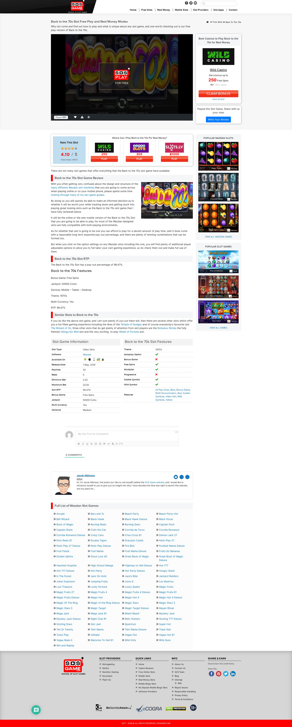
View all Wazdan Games (218, 236)
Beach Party (132, 513)
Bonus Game (183, 389)
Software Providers (148, 691)
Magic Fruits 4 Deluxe (137, 592)
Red (179, 393)
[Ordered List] (96, 444)
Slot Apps (218, 10)
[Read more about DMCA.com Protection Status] (176, 709)
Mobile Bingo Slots (147, 683)
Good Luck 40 (99, 556)
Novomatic (107, 676)
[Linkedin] (187, 477)
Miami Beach (132, 613)
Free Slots (146, 10)
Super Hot (165, 624)
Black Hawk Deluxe (136, 519)
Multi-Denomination (165, 393)
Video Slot (171, 396)
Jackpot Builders (168, 576)
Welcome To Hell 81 (102, 640)
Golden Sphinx (64, 556)
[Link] (113, 444)
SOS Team (179, 672)
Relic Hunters (132, 618)
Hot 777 (163, 565)
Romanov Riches (166, 328)
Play (104, 159)
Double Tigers (99, 540)
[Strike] (91, 444)
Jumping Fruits (99, 581)
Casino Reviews (146, 668)
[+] (121, 443)
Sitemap (178, 680)
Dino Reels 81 (64, 540)
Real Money (163, 10)
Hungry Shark (167, 570)
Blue (172, 389)
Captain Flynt (166, 524)
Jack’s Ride (131, 576)
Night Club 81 (98, 618)
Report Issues (181, 687)
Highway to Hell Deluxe (138, 565)
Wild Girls (130, 640)
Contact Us (180, 668)
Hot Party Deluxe (135, 570)
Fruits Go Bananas (169, 551)
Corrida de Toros (134, 529)
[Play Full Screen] (89, 117)
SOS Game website (154, 482)
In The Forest (63, 576)
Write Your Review (218, 119)
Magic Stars (132, 602)
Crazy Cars (97, 535)
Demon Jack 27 (168, 535)
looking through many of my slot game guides (77, 194)
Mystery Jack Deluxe (68, 618)
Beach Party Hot (168, 513)
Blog (177, 676)
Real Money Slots (147, 680)
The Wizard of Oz (61, 328)
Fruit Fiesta (62, 551)
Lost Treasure (64, 586)
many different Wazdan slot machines (72, 187)
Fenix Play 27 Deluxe (68, 545)
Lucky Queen (132, 586)
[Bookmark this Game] (76, 117)
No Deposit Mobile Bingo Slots (153, 687)
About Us (179, 664)
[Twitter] (191, 3)
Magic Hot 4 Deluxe (170, 597)
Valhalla (95, 634)
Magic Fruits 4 (99, 592)
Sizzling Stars (64, 624)
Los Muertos (166, 581)
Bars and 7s (97, 513)
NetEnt (105, 668)
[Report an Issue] (82, 117)
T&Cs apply (221, 84)
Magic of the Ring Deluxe (105, 602)
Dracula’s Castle (134, 540)
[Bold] (79, 444)
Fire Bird (129, 545)
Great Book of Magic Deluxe (171, 558)
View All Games (218, 327)
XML (180, 683)
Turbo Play (62, 634)
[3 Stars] (69, 148)
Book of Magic (64, 524)
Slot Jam (96, 624)
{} (117, 443)
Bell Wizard (62, 519)
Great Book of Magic (137, 556)
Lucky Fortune (99, 586)
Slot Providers (201, 10)
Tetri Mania (97, 629)
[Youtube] (195, 3)
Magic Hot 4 (132, 597)
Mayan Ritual (166, 608)
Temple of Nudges (131, 324)
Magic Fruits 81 (168, 592)
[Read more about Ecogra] (149, 708)
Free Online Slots (147, 672)
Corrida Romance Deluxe (70, 535)
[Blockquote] (104, 444)
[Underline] (87, 444)
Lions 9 (129, 581)
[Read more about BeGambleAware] (119, 707)
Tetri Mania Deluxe (135, 629)
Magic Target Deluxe (137, 608)
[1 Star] (62, 148)
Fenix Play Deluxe (101, 545)
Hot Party (96, 570)
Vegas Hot (131, 634)
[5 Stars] (76, 148)
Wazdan (87, 354)
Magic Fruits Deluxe (67, 597)
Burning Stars (132, 524)
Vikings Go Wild (69, 331)
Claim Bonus (218, 94)
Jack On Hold (98, 576)
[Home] (207, 22)
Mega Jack (62, 613)
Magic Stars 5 (64, 608)
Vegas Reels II (64, 640)
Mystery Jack (167, 613)
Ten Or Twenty (64, 629)
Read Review (218, 99)
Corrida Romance (169, 529)
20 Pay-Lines (162, 389)
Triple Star (165, 629)
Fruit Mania (97, 551)
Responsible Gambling (185, 691)
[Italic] (83, 444)
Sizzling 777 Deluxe (170, 618)
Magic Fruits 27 (65, 592)
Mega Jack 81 (99, 613)
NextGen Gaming (110, 672)
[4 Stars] (72, 148)
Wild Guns (165, 640)
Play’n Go (106, 680)
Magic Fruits (166, 586)
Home (133, 10)
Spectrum (130, 624)
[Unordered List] (100, 444)
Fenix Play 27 (166, 540)
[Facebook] (186, 3)
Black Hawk (97, 519)
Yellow (169, 399)
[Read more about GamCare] (99, 707)
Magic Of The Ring (67, 602)
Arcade (60, 513)
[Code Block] (108, 444)
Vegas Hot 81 (166, 634)
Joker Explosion (65, 581)
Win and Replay (65, 645)
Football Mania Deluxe (172, 545)
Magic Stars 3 (167, 602)
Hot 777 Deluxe (65, 570)
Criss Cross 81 (133, 535)
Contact (233, 10)
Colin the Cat (98, 529)
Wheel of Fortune (129, 331)
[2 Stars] (65, 148)
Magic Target (98, 608)
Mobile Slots (181, 10)
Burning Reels (98, 524)
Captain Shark (64, 529)
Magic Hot (97, 597)
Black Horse (166, 519)
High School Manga (102, 565)
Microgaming (108, 664)
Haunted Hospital (66, 565)
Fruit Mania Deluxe (135, 551)
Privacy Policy (181, 695)
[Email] (176, 477)
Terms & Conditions (184, 699)
